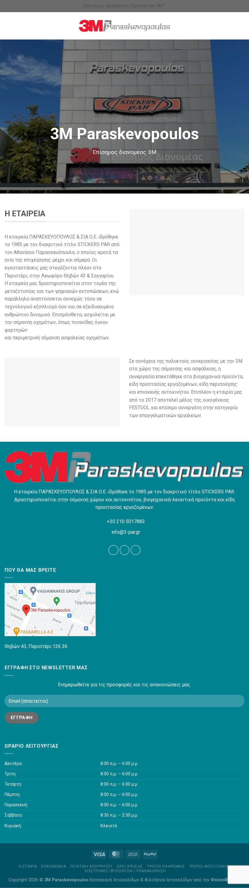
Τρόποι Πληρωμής (166, 866)
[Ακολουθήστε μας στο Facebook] (113, 550)
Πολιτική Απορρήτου (91, 866)
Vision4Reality (225, 880)
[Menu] (8, 25)
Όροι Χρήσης (130, 866)
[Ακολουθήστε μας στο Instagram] (125, 550)
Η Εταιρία (28, 866)
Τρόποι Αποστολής (209, 866)
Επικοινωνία (53, 866)
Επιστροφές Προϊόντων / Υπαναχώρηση (125, 871)
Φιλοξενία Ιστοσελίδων (169, 880)
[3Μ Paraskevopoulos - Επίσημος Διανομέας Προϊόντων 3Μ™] (124, 26)
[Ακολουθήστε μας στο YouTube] (136, 550)
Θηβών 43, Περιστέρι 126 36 (36, 646)
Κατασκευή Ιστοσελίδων (114, 880)
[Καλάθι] (241, 26)
